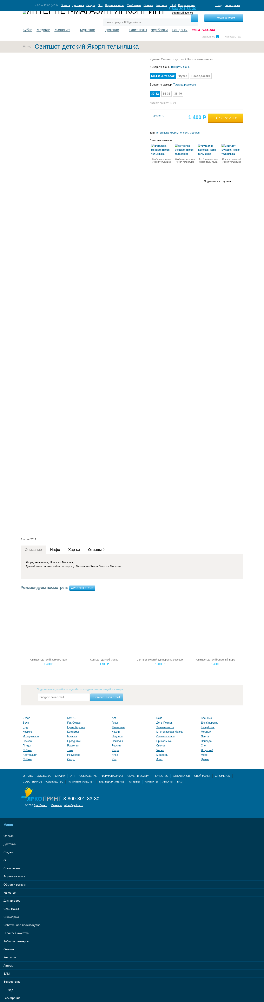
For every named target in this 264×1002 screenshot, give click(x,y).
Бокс (159, 717)
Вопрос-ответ (186, 5)
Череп (160, 750)
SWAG (71, 717)
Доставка (78, 5)
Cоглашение (88, 775)
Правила (56, 805)
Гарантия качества (81, 781)
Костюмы (73, 731)
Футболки (159, 30)
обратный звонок (182, 13)
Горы (115, 722)
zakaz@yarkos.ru (73, 805)
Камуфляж (207, 727)
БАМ (173, 5)
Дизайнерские (209, 722)
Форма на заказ (114, 5)
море (204, 754)
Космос (27, 731)
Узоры (115, 750)
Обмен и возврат (139, 775)
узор (114, 759)
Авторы (168, 781)
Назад (26, 46)
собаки (27, 759)
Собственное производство (43, 781)
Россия (116, 745)
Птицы (27, 745)
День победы (164, 722)
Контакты (161, 5)
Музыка (72, 736)
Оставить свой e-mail (106, 697)
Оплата (65, 5)
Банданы (179, 30)
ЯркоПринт (40, 805)
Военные (206, 717)
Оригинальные (165, 736)
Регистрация (232, 5)
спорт (71, 759)
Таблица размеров (184, 84)
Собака (27, 750)
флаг (159, 759)
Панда (205, 736)
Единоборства (76, 727)
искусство (73, 754)
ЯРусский (207, 750)
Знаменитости (165, 727)
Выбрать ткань (180, 66)
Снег (204, 745)
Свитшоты (138, 30)
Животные (118, 727)
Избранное (209, 36)
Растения (73, 745)
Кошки (116, 731)
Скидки (90, 5)
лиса (115, 754)
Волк (26, 722)
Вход (218, 5)
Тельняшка (162, 132)
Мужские (87, 30)
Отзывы (148, 5)
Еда (25, 727)
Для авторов (181, 775)
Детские (112, 30)
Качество (161, 775)
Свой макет (134, 5)
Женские (62, 30)
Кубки (27, 30)
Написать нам (232, 36)
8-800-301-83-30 (81, 798)
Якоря (173, 132)
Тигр (70, 750)
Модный (206, 731)
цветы (205, 759)
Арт (114, 717)
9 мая (26, 717)
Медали (43, 30)
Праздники (73, 741)
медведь (162, 754)
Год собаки (74, 722)
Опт (100, 5)
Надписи (117, 736)
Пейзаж (27, 741)
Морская (195, 132)
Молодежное (31, 736)
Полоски (183, 132)
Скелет (160, 745)
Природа (206, 741)
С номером (222, 775)
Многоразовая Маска (169, 731)
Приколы (117, 741)
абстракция (30, 754)
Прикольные (164, 741)
